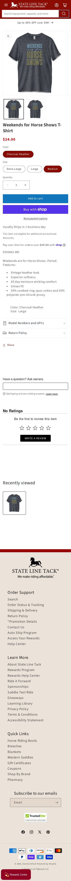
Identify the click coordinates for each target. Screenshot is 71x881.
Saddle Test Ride (20, 692)
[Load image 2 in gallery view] (35, 109)
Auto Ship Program (22, 633)
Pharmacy (15, 780)
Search (13, 599)
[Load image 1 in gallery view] (14, 109)
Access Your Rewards (24, 638)
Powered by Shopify (46, 863)
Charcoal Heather (18, 154)
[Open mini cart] (65, 5)
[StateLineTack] (29, 5)
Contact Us (16, 627)
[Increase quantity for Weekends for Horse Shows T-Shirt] (25, 185)
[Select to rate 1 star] (22, 428)
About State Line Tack (24, 664)
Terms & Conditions (23, 714)
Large (34, 169)
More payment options (36, 218)
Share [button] (10, 345)
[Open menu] (6, 4)
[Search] (64, 13)
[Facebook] (23, 832)
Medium (53, 169)
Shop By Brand (19, 774)
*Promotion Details (22, 621)
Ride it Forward (19, 681)
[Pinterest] (48, 832)
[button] (35, 323)
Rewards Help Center (24, 675)
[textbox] (35, 386)
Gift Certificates (19, 763)
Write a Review (35, 438)
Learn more (52, 393)
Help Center (17, 644)
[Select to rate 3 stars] (35, 428)
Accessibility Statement (26, 720)
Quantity (7, 177)
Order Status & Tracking (26, 605)
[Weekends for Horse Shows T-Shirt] (14, 503)
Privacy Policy (18, 709)
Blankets (14, 752)
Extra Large (14, 169)
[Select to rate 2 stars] (28, 428)
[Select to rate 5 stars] (48, 428)
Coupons (14, 768)
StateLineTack (29, 863)
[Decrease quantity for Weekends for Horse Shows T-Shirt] (7, 185)
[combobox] (35, 13)
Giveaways (15, 698)
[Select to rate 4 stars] (42, 428)
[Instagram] (31, 832)
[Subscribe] (57, 802)
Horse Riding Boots (22, 741)
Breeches (15, 746)
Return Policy (18, 616)
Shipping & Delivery (22, 610)
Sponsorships (18, 686)
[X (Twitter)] (40, 832)
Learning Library (20, 703)
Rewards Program (21, 670)
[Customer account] (56, 5)
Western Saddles (20, 757)
